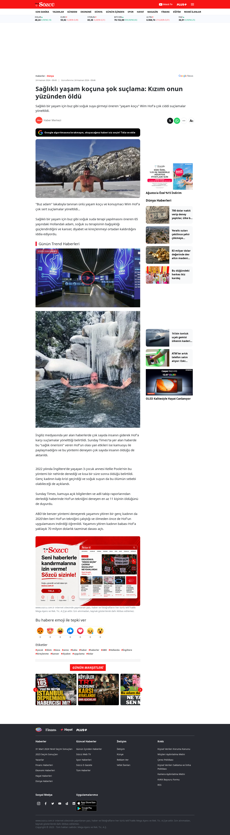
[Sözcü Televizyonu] (39, 730)
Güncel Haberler (86, 741)
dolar (90, 653)
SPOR (130, 11)
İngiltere (127, 649)
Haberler (41, 741)
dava (57, 649)
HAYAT (140, 11)
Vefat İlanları (123, 765)
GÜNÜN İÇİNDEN (115, 11)
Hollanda (115, 649)
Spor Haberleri (84, 759)
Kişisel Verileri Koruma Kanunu (174, 748)
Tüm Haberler (83, 770)
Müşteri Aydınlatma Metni (171, 754)
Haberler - (41, 75)
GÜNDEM (72, 11)
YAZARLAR (58, 11)
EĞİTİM (177, 11)
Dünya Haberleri (158, 200)
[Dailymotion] (67, 803)
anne (66, 649)
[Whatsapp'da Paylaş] (177, 121)
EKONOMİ (86, 11)
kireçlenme (43, 653)
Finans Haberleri (44, 765)
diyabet (66, 653)
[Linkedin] (74, 803)
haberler (94, 649)
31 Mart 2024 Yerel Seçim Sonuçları (54, 748)
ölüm (49, 649)
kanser (55, 653)
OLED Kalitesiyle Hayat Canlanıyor (168, 398)
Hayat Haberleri (44, 775)
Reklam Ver (123, 759)
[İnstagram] (39, 803)
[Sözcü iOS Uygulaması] (86, 803)
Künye (120, 754)
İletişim (121, 748)
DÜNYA (98, 11)
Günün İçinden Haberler (89, 748)
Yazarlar (40, 759)
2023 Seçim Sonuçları (47, 754)
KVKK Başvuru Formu (169, 779)
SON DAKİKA (42, 11)
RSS (159, 784)
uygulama (79, 653)
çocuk (40, 649)
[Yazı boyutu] (191, 121)
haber (84, 649)
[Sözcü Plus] (81, 729)
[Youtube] (60, 803)
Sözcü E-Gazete (84, 765)
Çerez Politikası (165, 759)
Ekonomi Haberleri (45, 770)
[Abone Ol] (185, 76)
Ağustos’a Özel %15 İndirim (164, 193)
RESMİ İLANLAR (192, 11)
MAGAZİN (152, 11)
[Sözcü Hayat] (66, 730)
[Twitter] (53, 803)
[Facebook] (46, 803)
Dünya (50, 75)
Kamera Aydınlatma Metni (171, 774)
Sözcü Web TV (83, 754)
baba (74, 649)
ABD (104, 649)
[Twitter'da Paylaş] (170, 121)
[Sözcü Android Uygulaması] (86, 808)
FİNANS (165, 11)
